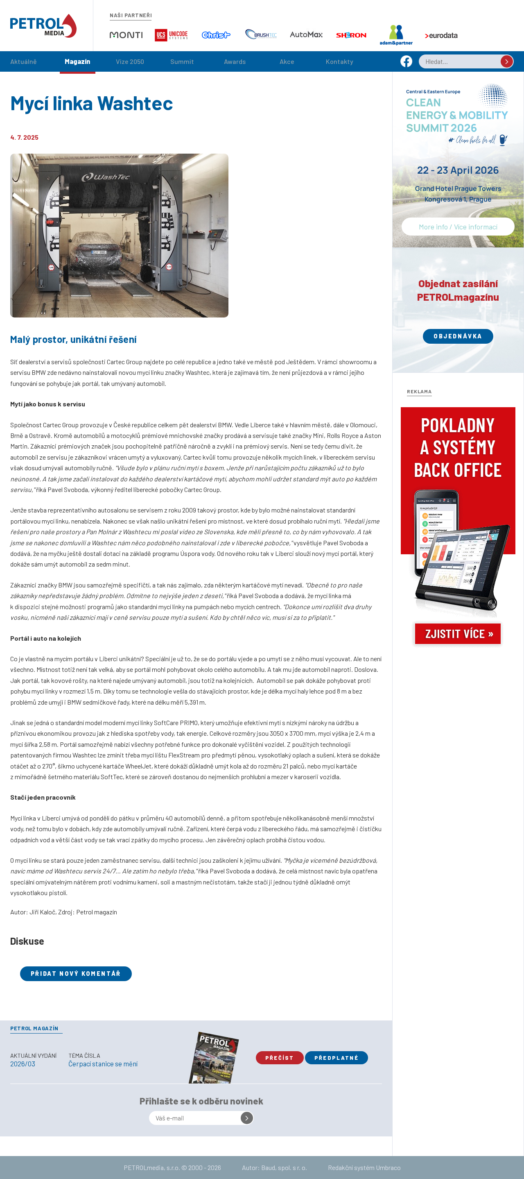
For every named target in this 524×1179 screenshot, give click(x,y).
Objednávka (458, 336)
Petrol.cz (43, 26)
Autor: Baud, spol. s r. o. (274, 1167)
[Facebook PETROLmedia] (406, 65)
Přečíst (279, 1057)
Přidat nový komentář (76, 973)
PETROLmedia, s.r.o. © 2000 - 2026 (172, 1167)
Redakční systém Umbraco (364, 1167)
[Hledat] (507, 61)
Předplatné (336, 1057)
